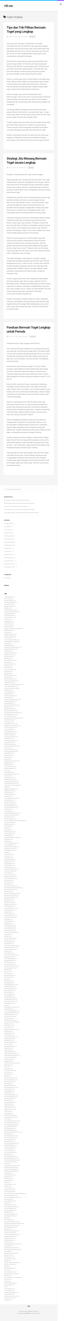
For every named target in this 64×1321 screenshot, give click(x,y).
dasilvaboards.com (9, 899)
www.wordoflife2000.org (10, 749)
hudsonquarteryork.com (10, 1216)
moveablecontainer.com (10, 695)
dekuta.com (7, 1182)
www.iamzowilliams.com (11, 1195)
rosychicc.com (8, 856)
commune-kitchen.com (10, 917)
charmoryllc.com (8, 882)
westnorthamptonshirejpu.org (12, 688)
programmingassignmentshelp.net (13, 628)
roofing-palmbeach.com (10, 731)
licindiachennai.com (9, 604)
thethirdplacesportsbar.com (11, 1206)
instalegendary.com (9, 645)
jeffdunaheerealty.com (10, 1128)
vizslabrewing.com (9, 763)
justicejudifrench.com (10, 956)
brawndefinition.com (9, 906)
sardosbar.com (8, 757)
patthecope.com (8, 1065)
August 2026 (9, 523)
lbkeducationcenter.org (10, 831)
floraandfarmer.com (9, 720)
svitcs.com (7, 1066)
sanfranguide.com (9, 880)
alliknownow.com (9, 891)
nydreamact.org (8, 651)
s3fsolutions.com (9, 721)
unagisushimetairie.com (10, 652)
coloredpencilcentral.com (11, 736)
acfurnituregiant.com (9, 615)
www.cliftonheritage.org (10, 1162)
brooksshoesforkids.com (11, 1078)
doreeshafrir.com (8, 943)
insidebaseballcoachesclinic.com (13, 1244)
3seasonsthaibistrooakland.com (13, 837)
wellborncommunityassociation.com (14, 684)
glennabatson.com (9, 900)
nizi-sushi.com (8, 971)
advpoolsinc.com (9, 1050)
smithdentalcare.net (9, 1294)
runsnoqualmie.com (9, 1148)
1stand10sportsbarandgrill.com (12, 785)
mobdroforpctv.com (9, 865)
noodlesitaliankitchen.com (11, 649)
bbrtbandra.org (8, 658)
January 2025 (9, 560)
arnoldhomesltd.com (9, 735)
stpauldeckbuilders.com (10, 1145)
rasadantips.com (8, 621)
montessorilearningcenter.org (12, 1234)
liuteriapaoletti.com (9, 1009)
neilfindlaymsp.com (9, 1040)
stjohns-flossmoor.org (10, 1016)
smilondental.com (9, 792)
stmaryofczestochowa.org (11, 955)
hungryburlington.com (10, 964)
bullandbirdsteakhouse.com (11, 1158)
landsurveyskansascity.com (11, 1143)
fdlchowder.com (8, 1154)
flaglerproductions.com (10, 904)
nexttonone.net (8, 1111)
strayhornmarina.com (10, 902)
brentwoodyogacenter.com (11, 1167)
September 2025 (10, 545)
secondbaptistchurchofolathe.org (13, 1277)
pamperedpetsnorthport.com (12, 774)
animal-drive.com (8, 1074)
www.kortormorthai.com (10, 1137)
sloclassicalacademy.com (11, 897)
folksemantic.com (9, 755)
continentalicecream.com (11, 908)
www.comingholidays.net (11, 878)
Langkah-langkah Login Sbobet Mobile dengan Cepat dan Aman (22, 512)
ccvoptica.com (8, 1173)
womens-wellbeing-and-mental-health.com (15, 820)
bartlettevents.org (8, 693)
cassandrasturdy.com (10, 867)
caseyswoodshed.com (10, 1057)
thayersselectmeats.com (10, 1080)
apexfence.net (7, 1300)
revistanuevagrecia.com (10, 938)
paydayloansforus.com (10, 634)
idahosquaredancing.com (11, 751)
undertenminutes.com (10, 617)
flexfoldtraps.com (9, 1134)
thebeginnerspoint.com (10, 876)
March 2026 (9, 532)
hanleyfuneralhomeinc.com (11, 781)
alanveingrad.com (9, 992)
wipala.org (7, 852)
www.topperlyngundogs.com (12, 1124)
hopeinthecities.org (9, 861)
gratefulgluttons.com (9, 863)
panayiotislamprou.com (10, 679)
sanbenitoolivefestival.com (11, 869)
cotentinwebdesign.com (10, 701)
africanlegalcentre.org (10, 927)
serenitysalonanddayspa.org (11, 611)
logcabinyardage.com (10, 1098)
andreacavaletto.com (9, 845)
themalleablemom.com (10, 960)
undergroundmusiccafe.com (11, 1296)
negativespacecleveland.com (11, 1007)
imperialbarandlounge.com (11, 740)
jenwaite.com (7, 1260)
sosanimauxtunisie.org (10, 669)
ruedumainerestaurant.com (11, 932)
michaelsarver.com (9, 800)
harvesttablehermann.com (11, 714)
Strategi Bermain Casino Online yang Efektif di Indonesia (20, 509)
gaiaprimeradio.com (9, 975)
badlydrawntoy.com (9, 1106)
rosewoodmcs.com (9, 1188)
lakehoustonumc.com (10, 1107)
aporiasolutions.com (9, 1081)
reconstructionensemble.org (11, 1022)
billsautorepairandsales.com (11, 1230)
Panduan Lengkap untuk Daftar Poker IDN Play (18, 500)
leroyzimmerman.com (10, 1264)
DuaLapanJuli (24, 36)
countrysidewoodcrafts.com (11, 639)
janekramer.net (8, 969)
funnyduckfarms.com (10, 1259)
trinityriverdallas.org (9, 833)
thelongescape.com (9, 981)
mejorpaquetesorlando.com (11, 783)
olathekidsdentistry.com (10, 779)
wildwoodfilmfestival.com (11, 686)
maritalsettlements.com (10, 997)
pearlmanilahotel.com (10, 664)
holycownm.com (8, 1027)
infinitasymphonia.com (10, 925)
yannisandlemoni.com (10, 766)
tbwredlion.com (8, 1229)
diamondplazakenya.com (11, 1227)
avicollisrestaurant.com (10, 1042)
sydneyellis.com (8, 809)
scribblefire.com (8, 839)
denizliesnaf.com (8, 1061)
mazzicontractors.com (10, 1204)
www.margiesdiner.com (10, 1152)
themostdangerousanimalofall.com (13, 887)
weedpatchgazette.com (10, 768)
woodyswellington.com (10, 1210)
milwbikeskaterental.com (10, 999)
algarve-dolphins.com (10, 990)
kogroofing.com (8, 671)
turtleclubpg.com (8, 1031)
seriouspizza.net (8, 1068)
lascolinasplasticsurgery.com (12, 1160)
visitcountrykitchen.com (10, 988)
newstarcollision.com (10, 794)
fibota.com (7, 1217)
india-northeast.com (9, 729)
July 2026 (8, 526)
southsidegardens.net (10, 1201)
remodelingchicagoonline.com (12, 1165)
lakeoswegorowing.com (10, 1272)
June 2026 (8, 529)
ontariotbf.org (8, 643)
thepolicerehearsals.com (10, 889)
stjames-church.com (9, 940)
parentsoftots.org (9, 1093)
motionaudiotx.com (9, 1285)
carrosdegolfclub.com (10, 716)
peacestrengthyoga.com (10, 1130)
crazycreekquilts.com (10, 910)
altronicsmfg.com (9, 625)
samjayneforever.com (10, 1238)
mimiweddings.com (9, 1290)
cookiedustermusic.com (10, 1020)
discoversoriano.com (10, 874)
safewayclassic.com (9, 638)
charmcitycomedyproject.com (12, 945)
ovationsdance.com (9, 824)
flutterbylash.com (8, 1255)
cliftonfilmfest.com (9, 738)
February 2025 (9, 557)
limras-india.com (8, 598)
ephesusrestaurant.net (10, 1208)
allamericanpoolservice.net (11, 815)
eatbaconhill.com (8, 626)
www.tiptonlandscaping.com (11, 1169)
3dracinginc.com (8, 884)
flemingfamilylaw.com (10, 1268)
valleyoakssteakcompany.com (12, 1055)
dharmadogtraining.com (10, 1283)
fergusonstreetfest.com (10, 1236)
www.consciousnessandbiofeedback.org (15, 1193)
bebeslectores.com (9, 707)
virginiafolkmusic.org (9, 822)
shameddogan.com (9, 1091)
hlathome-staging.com (10, 804)
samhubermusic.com (10, 1298)
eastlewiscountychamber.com (12, 893)
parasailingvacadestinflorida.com (13, 1249)
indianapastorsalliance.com (11, 1053)
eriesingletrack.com (9, 772)
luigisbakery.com (8, 1176)
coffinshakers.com (9, 953)
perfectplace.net (8, 835)
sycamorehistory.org (9, 1189)
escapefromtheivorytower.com (12, 725)
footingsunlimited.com (10, 1147)
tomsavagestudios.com (10, 818)
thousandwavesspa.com (10, 1037)
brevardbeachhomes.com (11, 723)
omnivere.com (8, 619)
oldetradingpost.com (9, 703)
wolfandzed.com (8, 1180)
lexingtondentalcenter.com (11, 807)
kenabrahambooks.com (10, 915)
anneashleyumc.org (9, 1141)
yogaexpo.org (8, 841)
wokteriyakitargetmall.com (11, 805)
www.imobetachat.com (10, 1102)
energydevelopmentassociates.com (13, 718)
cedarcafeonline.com (9, 613)
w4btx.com (7, 787)
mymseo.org (7, 1279)
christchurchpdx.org (9, 914)
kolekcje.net (7, 828)
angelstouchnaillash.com (11, 789)
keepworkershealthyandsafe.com (13, 647)
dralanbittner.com (8, 764)
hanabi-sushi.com (9, 1178)
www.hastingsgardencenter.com (12, 1197)
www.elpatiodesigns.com (11, 1214)
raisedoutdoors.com (9, 742)
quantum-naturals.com (10, 1232)
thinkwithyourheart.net (10, 744)
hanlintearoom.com (9, 1257)
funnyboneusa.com (9, 1018)
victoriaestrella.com (9, 1035)
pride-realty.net (8, 1251)
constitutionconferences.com (12, 1063)
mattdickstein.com (9, 1104)
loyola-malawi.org (9, 854)
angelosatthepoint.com (10, 1051)
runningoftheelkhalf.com (10, 1126)
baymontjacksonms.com (11, 1001)
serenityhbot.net (8, 1113)
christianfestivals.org (9, 986)
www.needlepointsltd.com (11, 1156)
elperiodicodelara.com (10, 600)
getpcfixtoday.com (9, 656)
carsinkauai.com (8, 1245)
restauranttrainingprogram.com (12, 813)
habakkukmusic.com (9, 1109)
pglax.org (6, 1005)
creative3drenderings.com (11, 1094)
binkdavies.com (8, 912)
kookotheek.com (8, 677)
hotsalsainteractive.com (10, 610)
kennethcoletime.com (10, 962)
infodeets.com (8, 608)
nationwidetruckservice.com (11, 1029)
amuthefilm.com (8, 919)
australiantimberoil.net (10, 708)
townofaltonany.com (9, 1003)
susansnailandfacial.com (11, 1117)
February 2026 (9, 536)
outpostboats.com (9, 858)
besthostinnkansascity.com (11, 1292)
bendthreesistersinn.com (10, 1014)
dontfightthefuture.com (10, 733)
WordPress (28, 1313)
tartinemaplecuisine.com (10, 968)
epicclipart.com (8, 662)
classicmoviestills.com (10, 871)
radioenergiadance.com (10, 675)
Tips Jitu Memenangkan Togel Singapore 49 (17, 506)
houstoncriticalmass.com (11, 886)
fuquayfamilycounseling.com (12, 1273)
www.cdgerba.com (9, 1219)
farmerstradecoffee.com (10, 1096)
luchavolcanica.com (9, 1025)
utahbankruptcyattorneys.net (11, 746)
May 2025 (8, 548)
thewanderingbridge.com (10, 958)
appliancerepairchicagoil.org (11, 641)
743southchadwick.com (10, 727)
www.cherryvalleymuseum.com (12, 699)
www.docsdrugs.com (10, 1150)
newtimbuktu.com (9, 623)
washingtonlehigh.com (10, 1175)
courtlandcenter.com (9, 1038)
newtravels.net (8, 632)
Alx (38, 1313)
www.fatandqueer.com (10, 1139)
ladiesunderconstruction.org (11, 705)
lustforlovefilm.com (9, 921)
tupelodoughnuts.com (10, 777)
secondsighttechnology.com (11, 798)
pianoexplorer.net (8, 1199)
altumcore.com (8, 1072)
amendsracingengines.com (11, 1135)
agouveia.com (8, 1275)
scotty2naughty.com (9, 942)
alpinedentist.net (8, 673)
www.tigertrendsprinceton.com (12, 1121)
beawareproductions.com (11, 947)
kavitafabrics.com (9, 1024)
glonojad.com (8, 936)
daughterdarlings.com (10, 606)
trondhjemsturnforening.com (12, 1225)
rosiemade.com (8, 776)
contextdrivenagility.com (10, 949)
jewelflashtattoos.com (10, 654)
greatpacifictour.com (9, 1033)
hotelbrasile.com (8, 690)
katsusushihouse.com (10, 928)
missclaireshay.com (9, 597)
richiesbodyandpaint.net (10, 602)
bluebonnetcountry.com (10, 660)
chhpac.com (7, 1281)
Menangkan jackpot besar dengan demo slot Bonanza (20, 503)
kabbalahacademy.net (10, 790)
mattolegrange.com (9, 983)
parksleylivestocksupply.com (11, 846)
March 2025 (9, 554)
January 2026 (9, 539)
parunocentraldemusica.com (12, 1221)
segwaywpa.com (8, 1083)
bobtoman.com (8, 667)
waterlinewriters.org (9, 1089)
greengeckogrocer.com (10, 802)
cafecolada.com (8, 872)
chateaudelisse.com (9, 682)
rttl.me (8, 6)
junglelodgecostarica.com (11, 984)
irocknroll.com (8, 748)
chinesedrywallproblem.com (11, 1012)
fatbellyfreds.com (8, 1212)
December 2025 (10, 542)
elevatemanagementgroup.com (12, 1262)
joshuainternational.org (10, 1115)
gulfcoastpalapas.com (10, 1085)
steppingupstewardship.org (11, 1171)
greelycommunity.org (9, 930)
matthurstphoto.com (9, 1240)
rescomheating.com (9, 1288)
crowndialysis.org (9, 811)
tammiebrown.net (8, 977)
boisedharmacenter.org (10, 848)
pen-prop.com (8, 1119)
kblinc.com (7, 770)
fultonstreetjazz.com (9, 692)
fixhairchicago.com (9, 1059)
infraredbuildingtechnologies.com (13, 712)
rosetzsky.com (8, 934)
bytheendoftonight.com (10, 859)
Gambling (32, 36)
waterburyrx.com (8, 1048)
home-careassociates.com (11, 843)
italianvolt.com (8, 759)
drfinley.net (7, 1266)
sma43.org (7, 1163)
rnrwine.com (7, 1270)
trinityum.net (7, 1203)
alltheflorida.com (8, 1242)
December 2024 (10, 564)
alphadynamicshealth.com (11, 1253)
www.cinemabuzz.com (10, 1184)
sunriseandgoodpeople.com (11, 1010)
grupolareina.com (9, 697)
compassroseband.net (10, 1070)
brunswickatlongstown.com (11, 966)
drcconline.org (8, 1044)
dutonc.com (7, 979)
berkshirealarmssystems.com (12, 761)
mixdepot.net (7, 1186)
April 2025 (8, 551)
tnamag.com (7, 1076)
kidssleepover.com (9, 630)
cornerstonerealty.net (9, 1191)
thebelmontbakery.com (10, 636)
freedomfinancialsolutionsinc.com (13, 1132)
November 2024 (10, 567)
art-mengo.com (8, 973)
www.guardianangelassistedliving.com (14, 1223)
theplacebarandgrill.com (10, 1046)
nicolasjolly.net (8, 923)
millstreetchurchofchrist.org (11, 1247)
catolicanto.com (8, 830)
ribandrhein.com (8, 826)
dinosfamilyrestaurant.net (11, 710)
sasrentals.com (8, 796)
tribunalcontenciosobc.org (11, 895)
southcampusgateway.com (11, 680)
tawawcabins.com (9, 753)
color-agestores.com (9, 850)
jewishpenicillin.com (9, 817)
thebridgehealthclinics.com (11, 1087)
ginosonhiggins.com (9, 994)
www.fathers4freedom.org (11, 1122)
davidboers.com (8, 1100)
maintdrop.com (8, 666)
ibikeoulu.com (8, 951)
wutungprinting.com (9, 996)
